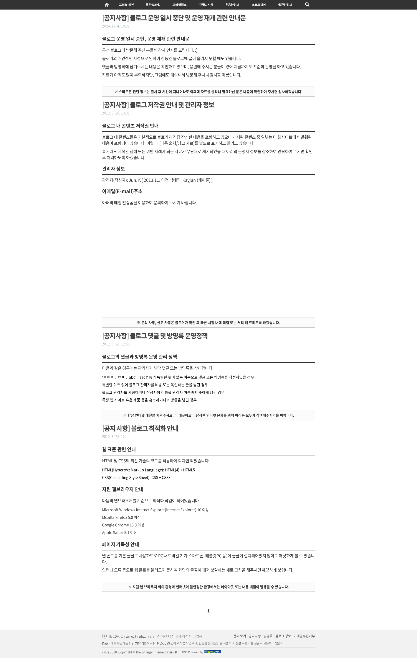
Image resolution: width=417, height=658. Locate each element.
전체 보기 (239, 635)
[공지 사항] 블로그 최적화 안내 (140, 428)
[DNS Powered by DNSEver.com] (212, 652)
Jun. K (173, 652)
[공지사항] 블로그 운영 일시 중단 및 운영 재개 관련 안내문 (174, 17)
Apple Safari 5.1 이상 (119, 532)
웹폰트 (240, 643)
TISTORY (135, 643)
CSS (167, 643)
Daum (106, 643)
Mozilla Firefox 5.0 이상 (121, 517)
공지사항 (255, 635)
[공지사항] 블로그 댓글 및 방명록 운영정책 (154, 335)
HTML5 (157, 643)
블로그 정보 (283, 635)
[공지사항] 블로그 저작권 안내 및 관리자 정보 (158, 104)
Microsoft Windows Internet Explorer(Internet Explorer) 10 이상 (155, 509)
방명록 (268, 635)
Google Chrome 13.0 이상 (123, 524)
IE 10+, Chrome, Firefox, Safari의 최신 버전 (142, 636)
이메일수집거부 (304, 635)
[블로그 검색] (307, 5)
